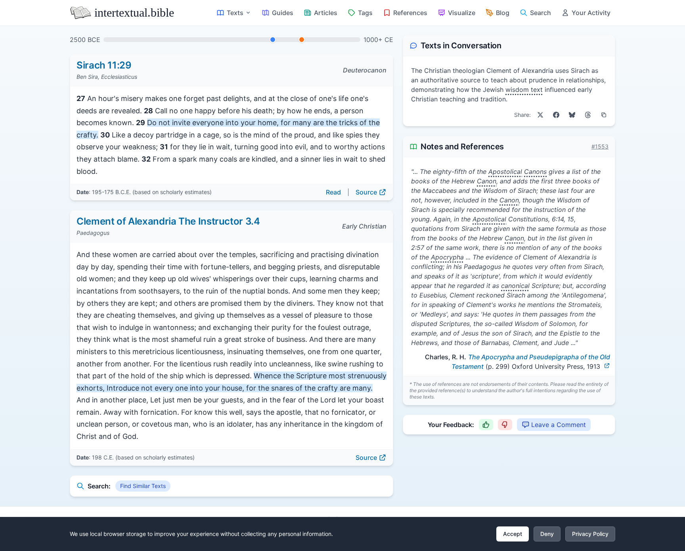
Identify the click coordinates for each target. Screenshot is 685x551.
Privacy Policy (590, 533)
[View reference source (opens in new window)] (607, 365)
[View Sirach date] (273, 39)
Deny (547, 533)
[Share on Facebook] (556, 115)
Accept (512, 533)
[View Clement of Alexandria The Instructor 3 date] (301, 39)
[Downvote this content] (505, 424)
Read (333, 192)
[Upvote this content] (486, 424)
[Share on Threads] (588, 115)
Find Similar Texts (143, 485)
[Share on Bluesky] (572, 115)
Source (366, 192)
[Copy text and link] (603, 115)
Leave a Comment (558, 425)
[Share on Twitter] (540, 115)
